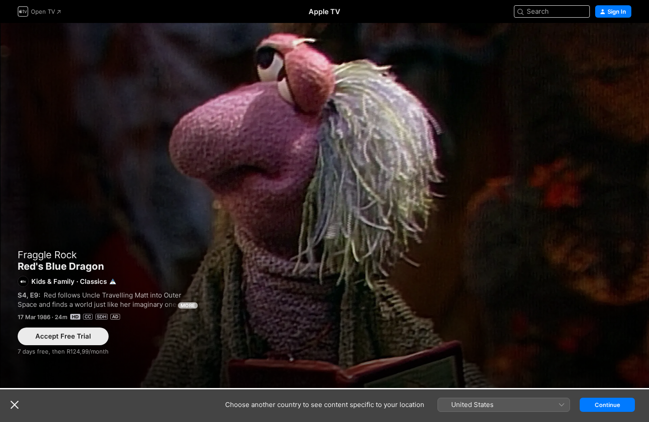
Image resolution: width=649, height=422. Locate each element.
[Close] (15, 405)
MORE (188, 305)
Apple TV (324, 11)
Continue (607, 404)
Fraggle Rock (47, 254)
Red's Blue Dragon (324, 205)
